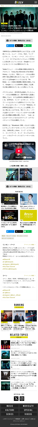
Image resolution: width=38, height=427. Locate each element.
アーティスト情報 (29, 244)
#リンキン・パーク (22, 236)
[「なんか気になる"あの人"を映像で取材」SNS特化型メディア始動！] (28, 215)
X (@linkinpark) (8, 262)
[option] (12, 174)
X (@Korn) (6, 293)
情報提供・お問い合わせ (22, 419)
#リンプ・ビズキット (8, 238)
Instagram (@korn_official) (11, 295)
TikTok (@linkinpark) (10, 269)
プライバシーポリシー (19, 421)
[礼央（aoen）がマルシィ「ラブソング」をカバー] (28, 199)
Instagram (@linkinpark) (11, 264)
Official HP (6, 259)
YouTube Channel (9, 266)
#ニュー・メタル (11, 236)
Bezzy (2, 5)
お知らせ (33, 419)
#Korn (3, 236)
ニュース (7, 5)
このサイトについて (8, 419)
